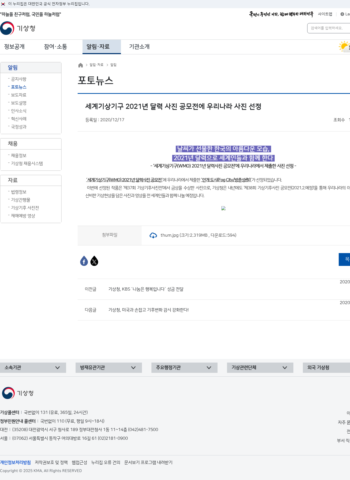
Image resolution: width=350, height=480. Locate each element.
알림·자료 (98, 47)
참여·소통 (55, 47)
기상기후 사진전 (25, 208)
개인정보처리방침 (15, 462)
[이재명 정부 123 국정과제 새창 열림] (281, 14)
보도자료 (18, 95)
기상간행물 (20, 200)
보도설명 (18, 103)
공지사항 (18, 79)
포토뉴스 (18, 87)
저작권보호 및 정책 (51, 462)
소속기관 (13, 367)
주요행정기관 (168, 367)
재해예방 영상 (23, 216)
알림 (113, 65)
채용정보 (18, 155)
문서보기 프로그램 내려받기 (148, 462)
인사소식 (18, 111)
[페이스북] (84, 261)
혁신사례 (18, 119)
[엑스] (94, 261)
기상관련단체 (244, 367)
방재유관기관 (92, 367)
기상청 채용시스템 (27, 163)
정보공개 (14, 47)
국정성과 (18, 127)
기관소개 (139, 47)
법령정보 (18, 192)
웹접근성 (79, 462)
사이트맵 (325, 14)
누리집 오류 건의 (105, 462)
